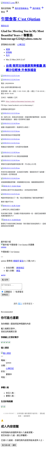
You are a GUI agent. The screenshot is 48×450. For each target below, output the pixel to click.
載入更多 (5, 280)
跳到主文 (5, 26)
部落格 (9, 52)
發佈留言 (5, 295)
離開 (14, 445)
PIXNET (11, 413)
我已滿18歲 (6, 445)
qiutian (3, 247)
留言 (22, 261)
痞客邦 (16, 261)
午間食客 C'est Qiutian (20, 19)
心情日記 (21, 44)
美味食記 (20, 268)
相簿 (8, 49)
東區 (18, 271)
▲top (3, 275)
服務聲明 (27, 416)
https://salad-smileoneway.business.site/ (20, 101)
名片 (8, 55)
